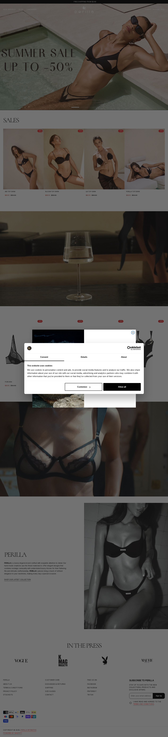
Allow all (122, 387)
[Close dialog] (133, 332)
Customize (82, 387)
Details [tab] (84, 357)
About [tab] (124, 357)
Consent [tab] (44, 357)
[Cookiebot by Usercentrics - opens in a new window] (129, 348)
